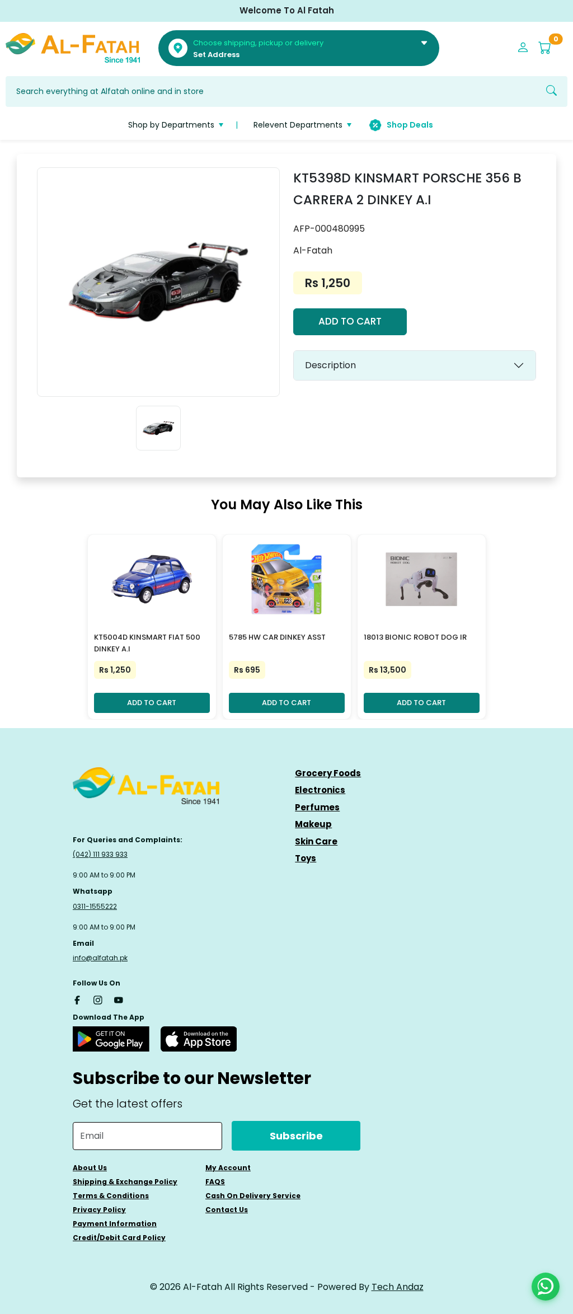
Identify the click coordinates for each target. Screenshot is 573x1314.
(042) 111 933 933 (100, 854)
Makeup (313, 824)
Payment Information (115, 1223)
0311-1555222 (95, 906)
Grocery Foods (328, 773)
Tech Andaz (398, 1286)
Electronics (320, 790)
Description (330, 365)
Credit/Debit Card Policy (119, 1237)
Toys (305, 858)
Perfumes (317, 807)
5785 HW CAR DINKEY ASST (277, 637)
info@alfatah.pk (100, 958)
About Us (90, 1167)
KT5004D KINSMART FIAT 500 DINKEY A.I (147, 643)
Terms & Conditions (111, 1195)
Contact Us (226, 1209)
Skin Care (316, 841)
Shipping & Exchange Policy (125, 1181)
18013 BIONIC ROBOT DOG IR (415, 637)
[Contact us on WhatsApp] (546, 1287)
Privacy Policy (99, 1209)
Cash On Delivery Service (252, 1195)
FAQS (215, 1181)
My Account (228, 1167)
